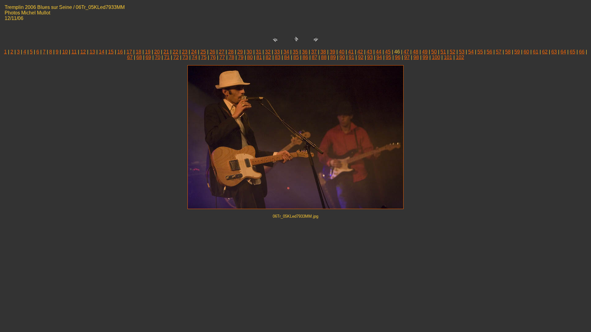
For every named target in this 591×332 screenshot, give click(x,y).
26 (212, 51)
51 (443, 51)
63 (554, 51)
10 (65, 51)
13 (92, 51)
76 (213, 57)
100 (436, 57)
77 (222, 57)
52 (452, 51)
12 (83, 51)
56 (489, 51)
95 (388, 57)
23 (184, 51)
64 (563, 51)
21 (166, 51)
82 (268, 57)
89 (333, 57)
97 (407, 57)
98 (416, 57)
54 (471, 51)
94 (379, 57)
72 (176, 57)
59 (517, 51)
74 (194, 57)
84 (287, 57)
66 (582, 51)
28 (231, 51)
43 (369, 51)
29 (240, 51)
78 (231, 57)
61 (535, 51)
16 (120, 51)
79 (240, 57)
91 (351, 57)
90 (342, 57)
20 (157, 51)
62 (545, 51)
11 (74, 51)
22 (175, 51)
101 (448, 57)
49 (425, 51)
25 (203, 51)
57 (498, 51)
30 (249, 51)
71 (167, 57)
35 (295, 51)
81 (259, 57)
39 (332, 51)
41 (351, 51)
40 (341, 51)
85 (296, 57)
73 (185, 57)
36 (305, 51)
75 (204, 57)
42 (360, 51)
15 (111, 51)
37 (314, 51)
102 (460, 57)
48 (415, 51)
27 (221, 51)
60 (526, 51)
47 (406, 51)
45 (388, 51)
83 (277, 57)
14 (101, 51)
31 (258, 51)
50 (434, 51)
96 (397, 57)
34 (286, 51)
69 (148, 57)
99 (425, 57)
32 (268, 51)
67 (130, 57)
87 (314, 57)
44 (378, 51)
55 (480, 51)
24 (194, 51)
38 (323, 51)
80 (250, 57)
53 (461, 51)
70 (157, 57)
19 (148, 51)
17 (129, 51)
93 (370, 57)
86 (305, 57)
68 (139, 57)
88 (324, 57)
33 (277, 51)
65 (572, 51)
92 (361, 57)
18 (138, 51)
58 (508, 51)
